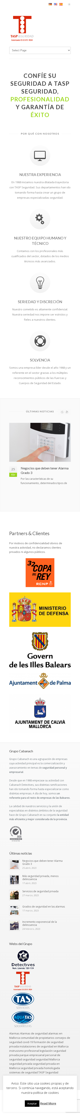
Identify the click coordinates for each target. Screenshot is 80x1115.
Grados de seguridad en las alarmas (43, 906)
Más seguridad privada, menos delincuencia (40, 877)
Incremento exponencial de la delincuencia (39, 923)
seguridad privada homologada (40, 1068)
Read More (48, 1103)
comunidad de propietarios (37, 1038)
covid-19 (28, 1042)
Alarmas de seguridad (34, 1033)
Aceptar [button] (32, 1103)
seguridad (29, 1059)
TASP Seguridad (48, 1072)
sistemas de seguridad (23, 1072)
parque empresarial (32, 1055)
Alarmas (14, 1033)
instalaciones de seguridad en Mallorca (44, 1046)
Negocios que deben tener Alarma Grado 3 (42, 862)
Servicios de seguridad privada (40, 891)
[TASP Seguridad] (22, 40)
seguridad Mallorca (48, 1059)
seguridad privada (20, 1064)
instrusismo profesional (24, 1051)
